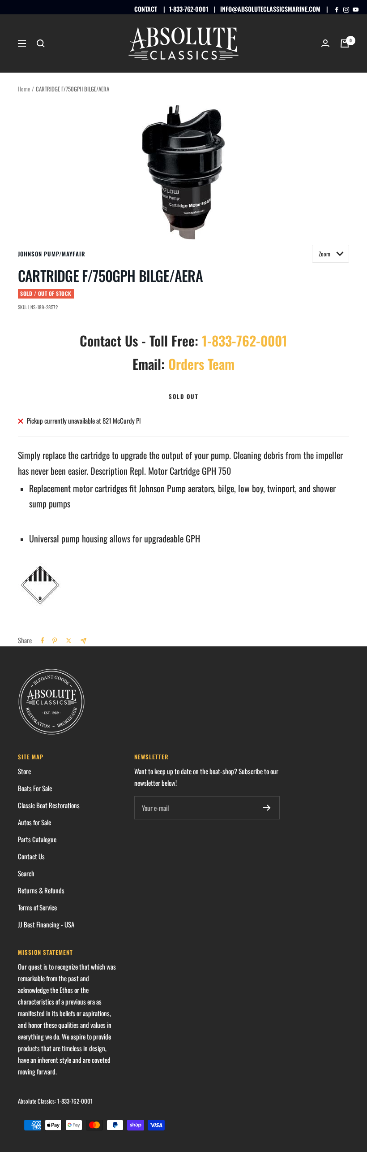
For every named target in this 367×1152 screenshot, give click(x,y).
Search (26, 873)
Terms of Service (37, 907)
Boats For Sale (35, 788)
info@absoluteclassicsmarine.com (270, 8)
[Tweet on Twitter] (69, 640)
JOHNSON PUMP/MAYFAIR (51, 253)
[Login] (325, 43)
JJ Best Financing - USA (46, 924)
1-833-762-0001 (188, 8)
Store (24, 771)
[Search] (41, 43)
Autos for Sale (34, 822)
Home (24, 88)
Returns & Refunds (41, 890)
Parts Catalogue (37, 839)
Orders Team (201, 364)
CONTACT (145, 8)
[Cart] (344, 43)
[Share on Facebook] (42, 640)
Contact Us (31, 856)
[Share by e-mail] (83, 641)
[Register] (267, 808)
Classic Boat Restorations (49, 805)
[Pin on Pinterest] (54, 640)
